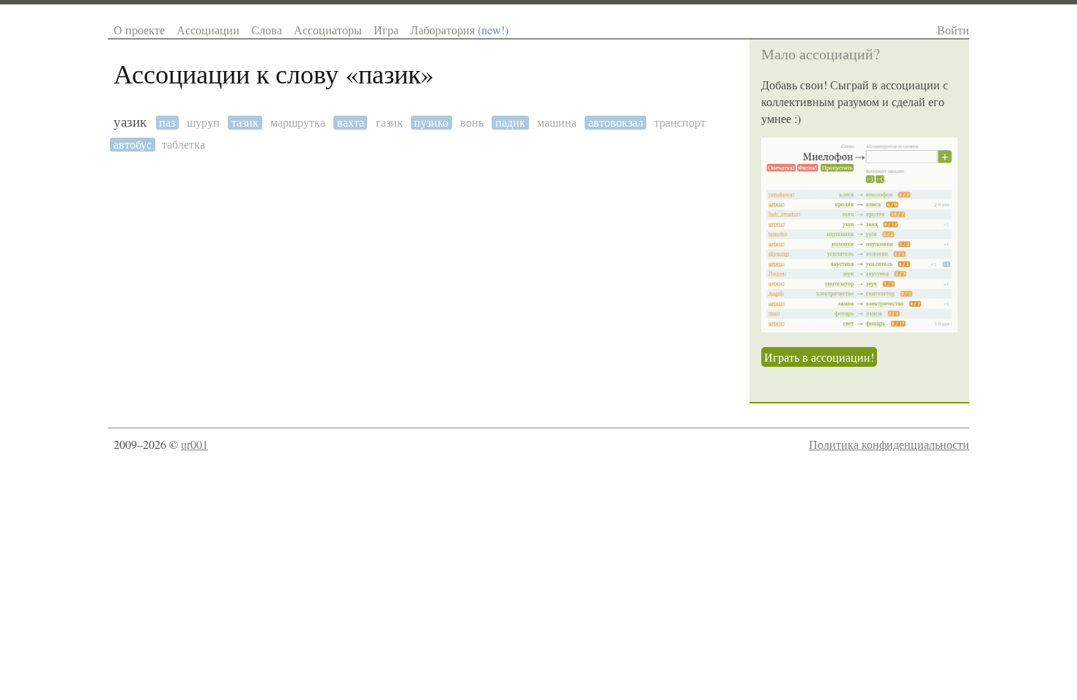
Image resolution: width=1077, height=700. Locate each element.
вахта (350, 123)
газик (389, 123)
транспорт (680, 123)
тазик (245, 123)
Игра (386, 29)
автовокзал (615, 123)
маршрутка (297, 123)
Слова (266, 29)
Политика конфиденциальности (889, 444)
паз (167, 123)
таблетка (183, 145)
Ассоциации (208, 29)
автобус (133, 145)
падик (510, 123)
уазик (130, 122)
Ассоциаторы (328, 29)
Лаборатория (459, 29)
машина (557, 123)
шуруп (203, 123)
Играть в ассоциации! (819, 357)
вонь (472, 123)
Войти (953, 29)
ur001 (194, 444)
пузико (431, 123)
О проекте (139, 29)
